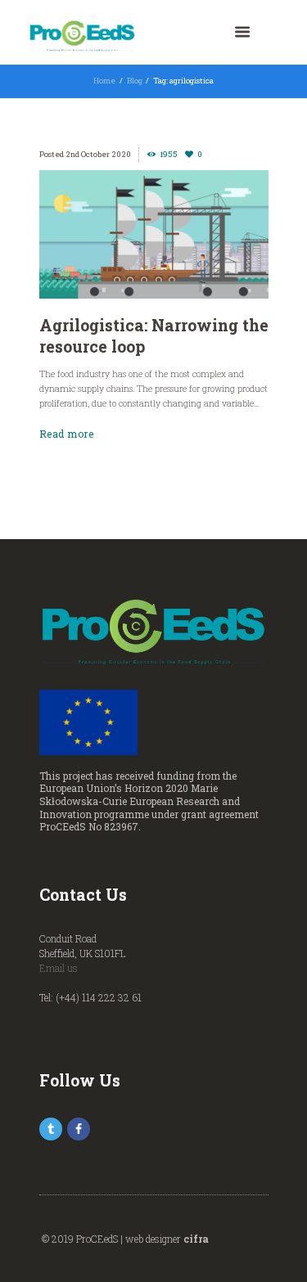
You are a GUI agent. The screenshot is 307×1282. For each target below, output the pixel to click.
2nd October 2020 (98, 154)
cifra (196, 1238)
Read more (66, 433)
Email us (58, 967)
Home (104, 80)
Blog (134, 80)
